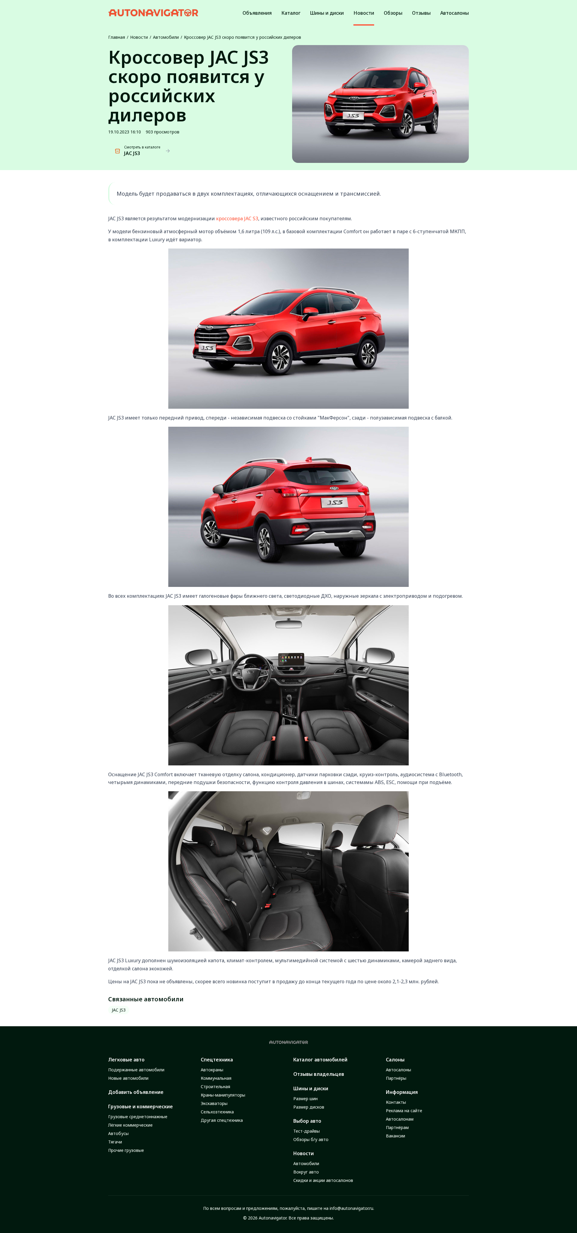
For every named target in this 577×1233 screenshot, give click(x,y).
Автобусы (118, 1133)
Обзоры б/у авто (310, 1139)
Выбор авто (307, 1121)
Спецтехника (217, 1059)
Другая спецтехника (222, 1120)
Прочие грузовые (126, 1150)
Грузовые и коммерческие (140, 1106)
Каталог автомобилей (320, 1059)
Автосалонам (400, 1119)
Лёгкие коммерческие (130, 1125)
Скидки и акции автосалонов (323, 1180)
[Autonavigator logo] (153, 13)
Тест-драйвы (306, 1131)
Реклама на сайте (404, 1110)
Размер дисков (308, 1107)
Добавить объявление (135, 1092)
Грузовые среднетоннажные (137, 1116)
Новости (139, 37)
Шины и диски (310, 1088)
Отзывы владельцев (318, 1074)
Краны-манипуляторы (223, 1095)
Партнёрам (397, 1127)
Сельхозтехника (217, 1112)
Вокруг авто (306, 1172)
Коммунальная (216, 1078)
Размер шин (305, 1098)
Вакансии (395, 1136)
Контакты (396, 1102)
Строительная (215, 1086)
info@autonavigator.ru (351, 1208)
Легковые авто (126, 1059)
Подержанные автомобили (136, 1070)
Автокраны (212, 1070)
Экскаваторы (214, 1103)
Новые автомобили (128, 1078)
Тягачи (115, 1142)
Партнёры (396, 1078)
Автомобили (166, 37)
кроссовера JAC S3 (237, 218)
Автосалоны (398, 1070)
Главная (116, 37)
